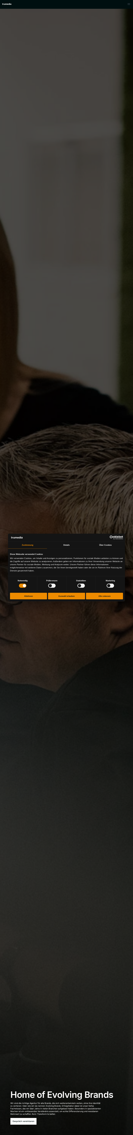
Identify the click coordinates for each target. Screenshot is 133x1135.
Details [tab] (66, 545)
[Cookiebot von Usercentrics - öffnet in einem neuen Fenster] (111, 537)
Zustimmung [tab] (27, 545)
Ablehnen (28, 596)
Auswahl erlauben (66, 596)
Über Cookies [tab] (105, 545)
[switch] (52, 586)
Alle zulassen (104, 596)
